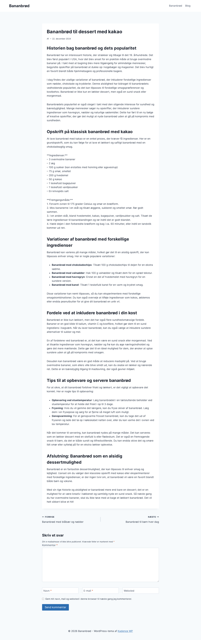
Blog (187, 5)
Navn (47, 590)
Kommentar (50, 545)
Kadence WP (125, 631)
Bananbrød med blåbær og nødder (62, 519)
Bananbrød (175, 5)
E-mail (88, 590)
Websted (129, 590)
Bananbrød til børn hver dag (142, 519)
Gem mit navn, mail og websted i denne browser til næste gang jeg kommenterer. (88, 598)
